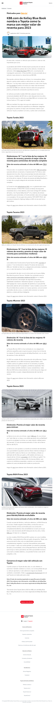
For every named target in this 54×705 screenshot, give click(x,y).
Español (30, 621)
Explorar (4, 8)
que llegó (42, 263)
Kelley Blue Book (22, 71)
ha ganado (12, 85)
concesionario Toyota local (34, 573)
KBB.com (33, 436)
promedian (24, 457)
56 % (45, 519)
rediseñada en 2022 (23, 186)
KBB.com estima (41, 170)
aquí (14, 205)
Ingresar (50, 3)
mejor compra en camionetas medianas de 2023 (21, 277)
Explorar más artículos (27, 602)
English (25, 621)
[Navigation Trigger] (2, 3)
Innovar (9, 8)
